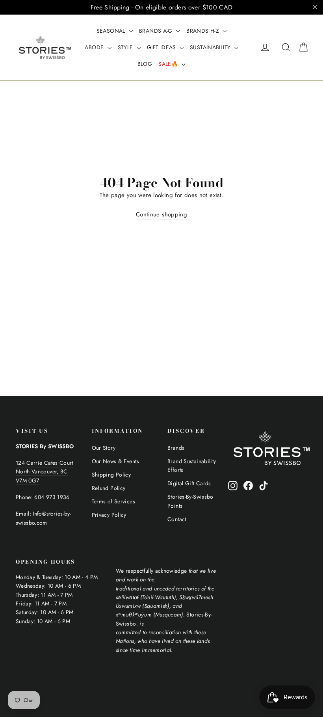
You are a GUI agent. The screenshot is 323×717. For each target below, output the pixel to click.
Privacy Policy (109, 515)
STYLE (126, 47)
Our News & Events (115, 461)
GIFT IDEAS (162, 47)
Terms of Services (113, 501)
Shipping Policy (111, 475)
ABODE (95, 47)
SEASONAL (112, 31)
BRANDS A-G (156, 31)
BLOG (144, 64)
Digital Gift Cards (189, 483)
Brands (175, 448)
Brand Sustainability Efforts (191, 465)
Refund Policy (109, 488)
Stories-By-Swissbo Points (190, 501)
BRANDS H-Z (203, 31)
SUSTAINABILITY (211, 47)
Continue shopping (161, 214)
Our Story (103, 448)
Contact (176, 519)
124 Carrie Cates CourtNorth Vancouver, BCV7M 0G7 (44, 471)
